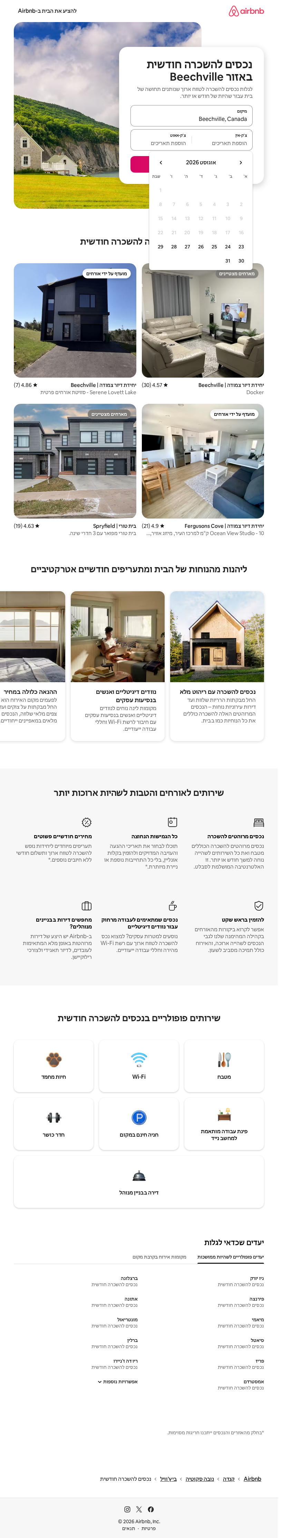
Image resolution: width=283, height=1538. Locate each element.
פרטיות (149, 1528)
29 (160, 247)
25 (214, 247)
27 (187, 247)
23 (241, 247)
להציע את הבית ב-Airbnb (47, 10)
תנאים (128, 1528)
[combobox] (191, 119)
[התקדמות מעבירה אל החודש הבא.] (161, 163)
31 (227, 261)
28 (174, 247)
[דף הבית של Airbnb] (246, 11)
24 (228, 247)
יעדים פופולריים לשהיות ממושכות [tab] (230, 1257)
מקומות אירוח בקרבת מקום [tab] (159, 1257)
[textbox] (222, 143)
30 (241, 261)
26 (201, 247)
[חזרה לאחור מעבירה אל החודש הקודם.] (240, 163)
